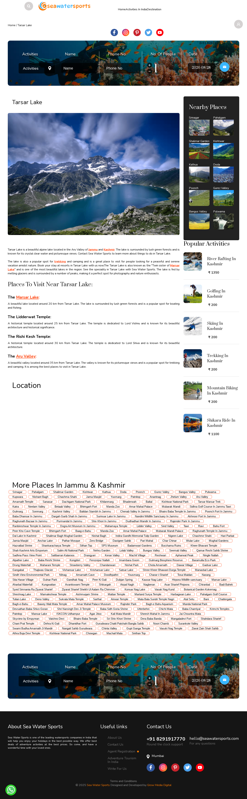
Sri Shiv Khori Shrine (119, 618)
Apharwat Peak (184, 555)
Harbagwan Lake (181, 594)
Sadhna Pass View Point (27, 555)
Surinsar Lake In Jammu (110, 516)
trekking (60, 262)
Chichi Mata (166, 608)
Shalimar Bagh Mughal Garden (64, 535)
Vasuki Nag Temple (170, 628)
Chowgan (91, 633)
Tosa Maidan (184, 574)
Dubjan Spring (124, 579)
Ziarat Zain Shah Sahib (205, 628)
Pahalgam (38, 491)
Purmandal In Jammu (69, 521)
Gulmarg (17, 511)
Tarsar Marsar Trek (209, 501)
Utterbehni (143, 608)
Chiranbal (204, 584)
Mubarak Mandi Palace (169, 530)
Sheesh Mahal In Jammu (155, 613)
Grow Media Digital (159, 785)
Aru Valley (26, 356)
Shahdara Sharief (211, 618)
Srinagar (17, 491)
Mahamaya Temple (116, 526)
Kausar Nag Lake (152, 579)
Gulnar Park (50, 579)
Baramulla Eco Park (204, 560)
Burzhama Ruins (171, 545)
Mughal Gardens (219, 540)
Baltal (149, 501)
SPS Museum (109, 545)
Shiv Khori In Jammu (103, 521)
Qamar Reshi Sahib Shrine (212, 550)
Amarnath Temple (22, 501)
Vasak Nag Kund (164, 589)
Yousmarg (134, 574)
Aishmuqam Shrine (87, 594)
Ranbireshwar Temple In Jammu (31, 526)
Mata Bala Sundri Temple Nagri (156, 599)
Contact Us (115, 744)
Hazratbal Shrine (22, 545)
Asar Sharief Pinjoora (176, 584)
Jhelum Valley (178, 496)
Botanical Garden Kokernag (200, 589)
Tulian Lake (19, 599)
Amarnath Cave (85, 574)
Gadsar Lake (210, 565)
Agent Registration (122, 751)
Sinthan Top (139, 633)
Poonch (140, 491)
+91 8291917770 (166, 739)
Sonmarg (37, 511)
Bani (206, 599)
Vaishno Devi (56, 618)
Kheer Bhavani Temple (204, 545)
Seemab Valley (178, 550)
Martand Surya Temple (148, 594)
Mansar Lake (39, 613)
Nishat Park (132, 565)
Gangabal (18, 569)
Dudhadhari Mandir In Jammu (143, 521)
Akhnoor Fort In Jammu (202, 516)
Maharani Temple (50, 565)
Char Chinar (169, 540)
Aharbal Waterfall (22, 584)
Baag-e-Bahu (83, 530)
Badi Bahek (226, 584)
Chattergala (225, 599)
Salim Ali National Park (70, 550)
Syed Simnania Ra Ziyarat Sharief (32, 589)
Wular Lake (192, 540)
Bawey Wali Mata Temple (52, 604)
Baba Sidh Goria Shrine (114, 608)
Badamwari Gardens (139, 545)
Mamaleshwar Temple (53, 594)
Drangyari (89, 555)
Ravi (201, 526)
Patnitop (135, 496)
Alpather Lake (20, 560)
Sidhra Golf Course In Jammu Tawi (210, 506)
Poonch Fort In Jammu (218, 511)
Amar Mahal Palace (140, 506)
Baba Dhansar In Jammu (27, 516)
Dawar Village (185, 565)
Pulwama (210, 491)
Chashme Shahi (201, 535)
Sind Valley (167, 526)
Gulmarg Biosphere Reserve (166, 560)
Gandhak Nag (75, 579)
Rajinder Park (128, 604)
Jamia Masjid (20, 540)
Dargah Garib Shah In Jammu (69, 516)
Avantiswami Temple (77, 584)
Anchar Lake (45, 540)
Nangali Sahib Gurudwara (77, 628)
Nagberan (149, 584)
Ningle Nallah (210, 555)
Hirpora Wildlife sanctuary (187, 579)
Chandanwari (107, 565)
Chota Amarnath (157, 565)
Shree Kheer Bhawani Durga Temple (164, 569)
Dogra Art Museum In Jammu (77, 526)
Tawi (186, 526)
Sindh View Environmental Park (31, 574)
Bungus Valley (151, 550)
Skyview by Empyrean (25, 618)
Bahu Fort (219, 526)
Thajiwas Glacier (43, 569)
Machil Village (137, 555)
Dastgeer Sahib (122, 540)
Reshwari (160, 555)
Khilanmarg (107, 501)
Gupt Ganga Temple (138, 628)
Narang (206, 574)
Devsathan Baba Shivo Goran (30, 608)
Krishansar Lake (100, 569)
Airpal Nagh (127, 584)
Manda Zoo (113, 506)
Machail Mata (114, 633)
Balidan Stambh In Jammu (95, 511)
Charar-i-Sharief (158, 574)
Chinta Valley (109, 628)
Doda (123, 491)
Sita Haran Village (22, 579)
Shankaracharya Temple (56, 545)
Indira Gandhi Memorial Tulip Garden (137, 535)
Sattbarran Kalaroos (62, 555)
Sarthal (97, 599)
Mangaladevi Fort (181, 618)
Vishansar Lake (71, 569)
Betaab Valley (63, 506)
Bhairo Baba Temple (85, 618)
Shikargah (105, 584)
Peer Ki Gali (99, 579)
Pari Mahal (146, 540)
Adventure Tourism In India (122, 760)
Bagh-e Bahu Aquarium (159, 604)
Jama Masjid (93, 496)
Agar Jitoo (95, 613)
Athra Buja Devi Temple (26, 633)
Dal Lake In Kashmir (24, 535)
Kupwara (17, 496)
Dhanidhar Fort (77, 623)
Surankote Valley (188, 623)
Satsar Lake (126, 569)
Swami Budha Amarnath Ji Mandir (32, 628)
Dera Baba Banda (150, 618)
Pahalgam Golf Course (213, 594)
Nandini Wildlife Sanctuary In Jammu (156, 516)
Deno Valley (42, 599)
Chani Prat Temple (23, 623)
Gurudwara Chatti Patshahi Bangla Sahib (120, 623)
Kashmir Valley (61, 511)
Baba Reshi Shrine (49, 560)
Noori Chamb (161, 623)
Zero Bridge (96, 540)
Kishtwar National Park (175, 501)
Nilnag (63, 574)
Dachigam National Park (76, 501)
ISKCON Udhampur (68, 613)
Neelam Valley (36, 506)
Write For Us (117, 768)
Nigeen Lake (175, 535)
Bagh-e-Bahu (20, 604)
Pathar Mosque (71, 540)
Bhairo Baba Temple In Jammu (177, 511)
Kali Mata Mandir (121, 613)
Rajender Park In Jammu (185, 521)
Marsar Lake (27, 297)
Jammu (93, 250)
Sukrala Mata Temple (71, 599)
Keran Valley (112, 555)
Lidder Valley (144, 526)
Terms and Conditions (123, 781)
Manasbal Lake (204, 569)
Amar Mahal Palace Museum (93, 604)
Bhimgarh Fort (88, 506)
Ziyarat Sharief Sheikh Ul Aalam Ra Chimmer (88, 589)
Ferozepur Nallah (100, 560)
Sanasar (48, 501)
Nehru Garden (101, 550)
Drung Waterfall (21, 565)
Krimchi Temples (219, 608)
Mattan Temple (116, 594)
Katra (15, 506)
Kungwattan (49, 584)
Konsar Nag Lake (135, 589)
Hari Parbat (227, 535)
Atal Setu (189, 599)
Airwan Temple (119, 599)
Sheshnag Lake (21, 594)
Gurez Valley (161, 491)
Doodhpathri (111, 574)
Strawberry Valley (80, 565)
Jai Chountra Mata (190, 613)
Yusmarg (116, 496)
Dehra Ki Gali (51, 623)
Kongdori (75, 560)
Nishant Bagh (40, 496)
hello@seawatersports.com (214, 738)
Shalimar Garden (63, 491)
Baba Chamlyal (191, 608)
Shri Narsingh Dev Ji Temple (74, 608)
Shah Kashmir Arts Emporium (30, 550)
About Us (115, 737)
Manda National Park (195, 604)
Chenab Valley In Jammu (135, 511)
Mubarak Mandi (171, 506)
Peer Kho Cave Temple (26, 530)
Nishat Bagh (99, 535)
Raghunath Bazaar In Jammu (29, 521)
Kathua (106, 491)
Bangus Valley (187, 491)
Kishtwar (88, 491)
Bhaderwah (129, 501)
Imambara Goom (129, 560)
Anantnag (155, 496)
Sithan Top (86, 545)
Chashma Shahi (67, 496)
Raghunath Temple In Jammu (210, 530)
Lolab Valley (127, 550)
